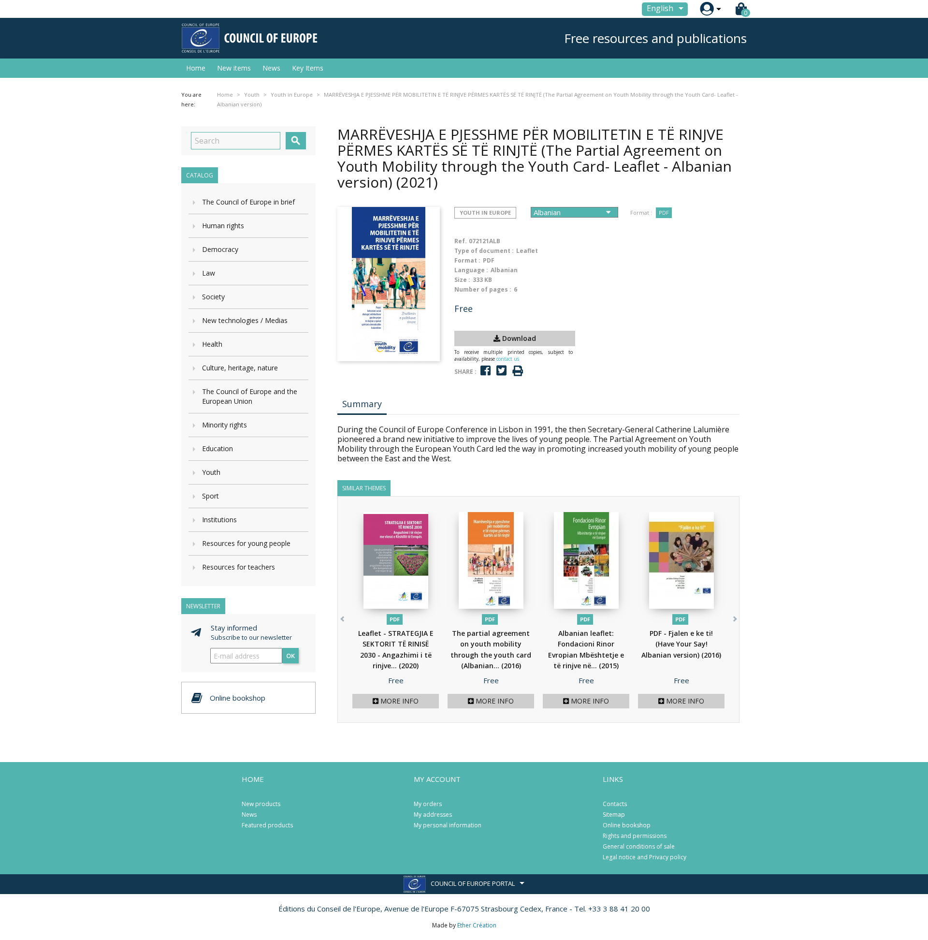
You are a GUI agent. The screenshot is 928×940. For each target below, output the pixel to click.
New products (261, 804)
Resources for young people (246, 543)
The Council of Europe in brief (248, 201)
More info (398, 700)
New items (234, 68)
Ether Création (476, 925)
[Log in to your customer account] (707, 9)
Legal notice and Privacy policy (644, 857)
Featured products (267, 825)
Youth (211, 472)
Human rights (223, 225)
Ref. (460, 241)
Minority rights (224, 424)
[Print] (517, 371)
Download (518, 338)
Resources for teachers (238, 567)
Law (208, 273)
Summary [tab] (362, 404)
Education (217, 448)
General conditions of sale (639, 846)
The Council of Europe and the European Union (249, 396)
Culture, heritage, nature (240, 367)
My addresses (433, 814)
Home (195, 68)
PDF (664, 212)
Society (213, 296)
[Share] (485, 371)
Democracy (220, 249)
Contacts (615, 804)
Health (212, 344)
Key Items (307, 68)
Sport (210, 495)
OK (290, 655)
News (271, 68)
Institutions (219, 519)
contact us (507, 358)
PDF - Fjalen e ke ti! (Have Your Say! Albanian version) (681, 644)
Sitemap (614, 814)
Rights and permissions (635, 836)
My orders (428, 804)
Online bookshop (627, 825)
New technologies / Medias (245, 320)
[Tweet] (501, 371)
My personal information (447, 825)
